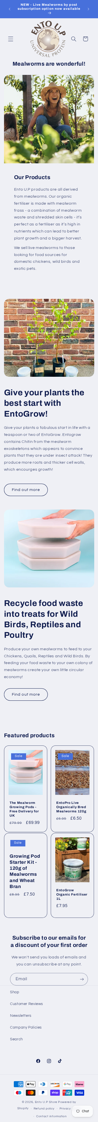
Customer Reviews (26, 1004)
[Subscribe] (82, 979)
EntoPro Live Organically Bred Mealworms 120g (71, 807)
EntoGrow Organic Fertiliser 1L (71, 894)
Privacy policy (70, 1108)
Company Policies (26, 1027)
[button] (10, 39)
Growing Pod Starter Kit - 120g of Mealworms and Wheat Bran (25, 871)
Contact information (51, 1116)
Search (16, 1039)
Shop (14, 992)
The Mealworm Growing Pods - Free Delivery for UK (24, 809)
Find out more (26, 490)
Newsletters (20, 1016)
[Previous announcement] (9, 9)
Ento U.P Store (46, 1102)
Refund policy (44, 1108)
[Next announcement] (88, 9)
